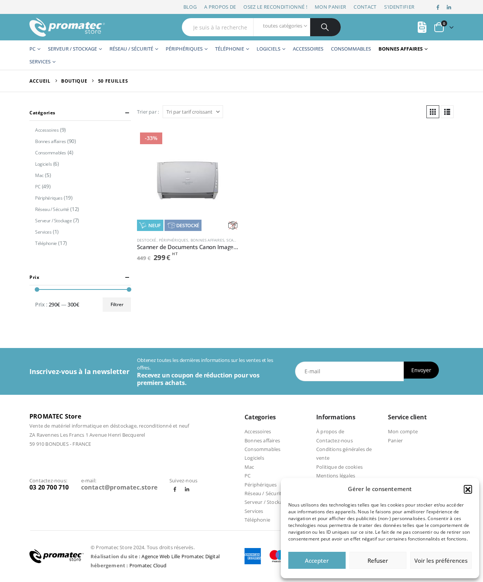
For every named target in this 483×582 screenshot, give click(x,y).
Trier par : (148, 111)
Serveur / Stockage (72, 48)
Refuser (378, 560)
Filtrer (117, 304)
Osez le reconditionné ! (275, 6)
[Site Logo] (67, 27)
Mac (39, 175)
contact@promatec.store (119, 487)
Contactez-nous (334, 440)
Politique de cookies (339, 466)
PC (32, 48)
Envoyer (421, 370)
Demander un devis (226, 142)
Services (40, 61)
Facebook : (174, 489)
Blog (190, 6)
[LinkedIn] (449, 7)
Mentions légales (335, 475)
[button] (468, 489)
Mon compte (403, 431)
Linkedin (187, 489)
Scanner (235, 240)
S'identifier (399, 6)
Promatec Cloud (148, 565)
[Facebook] (438, 7)
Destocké (187, 225)
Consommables (351, 48)
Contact (365, 6)
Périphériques (184, 48)
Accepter (317, 560)
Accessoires (308, 48)
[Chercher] (325, 27)
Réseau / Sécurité (131, 48)
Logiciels (268, 48)
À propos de (330, 431)
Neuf (154, 225)
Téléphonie (229, 48)
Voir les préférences (441, 560)
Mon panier (330, 6)
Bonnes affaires (400, 48)
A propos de (220, 6)
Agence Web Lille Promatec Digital (181, 556)
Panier (395, 440)
